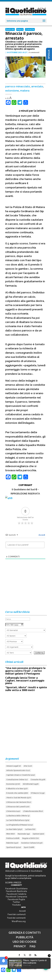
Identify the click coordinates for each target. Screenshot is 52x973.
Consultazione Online (17, 780)
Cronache (30, 29)
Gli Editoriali (31, 784)
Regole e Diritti (30, 838)
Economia (13, 784)
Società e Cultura (31, 843)
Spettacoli (13, 847)
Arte (28, 766)
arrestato (37, 86)
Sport (29, 847)
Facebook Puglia (16, 899)
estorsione (12, 90)
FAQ (32, 946)
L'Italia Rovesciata (33, 811)
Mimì (10, 834)
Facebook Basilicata (16, 891)
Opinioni (38, 834)
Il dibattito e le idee (17, 789)
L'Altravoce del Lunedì (17, 807)
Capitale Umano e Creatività (20, 775)
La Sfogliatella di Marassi (19, 825)
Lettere (30, 829)
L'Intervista (13, 811)
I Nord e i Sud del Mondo (18, 798)
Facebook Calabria (16, 894)
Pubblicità (24, 937)
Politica (12, 838)
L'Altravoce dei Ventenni (18, 802)
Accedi (41, 535)
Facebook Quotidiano (16, 888)
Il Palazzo (38, 793)
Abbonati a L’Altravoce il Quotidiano (23, 871)
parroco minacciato (17, 86)
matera (24, 90)
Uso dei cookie (24, 941)
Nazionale (24, 834)
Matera (20, 29)
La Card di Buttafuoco (17, 820)
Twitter (16, 902)
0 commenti (34, 52)
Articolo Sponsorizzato (18, 770)
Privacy (20, 946)
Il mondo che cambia (17, 793)
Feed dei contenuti (17, 914)
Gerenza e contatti (24, 932)
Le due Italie (14, 829)
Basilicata (10, 29)
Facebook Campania (16, 896)
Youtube (16, 905)
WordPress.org (19, 921)
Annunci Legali (13, 766)
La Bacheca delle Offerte (18, 816)
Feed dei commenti (16, 918)
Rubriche (12, 843)
